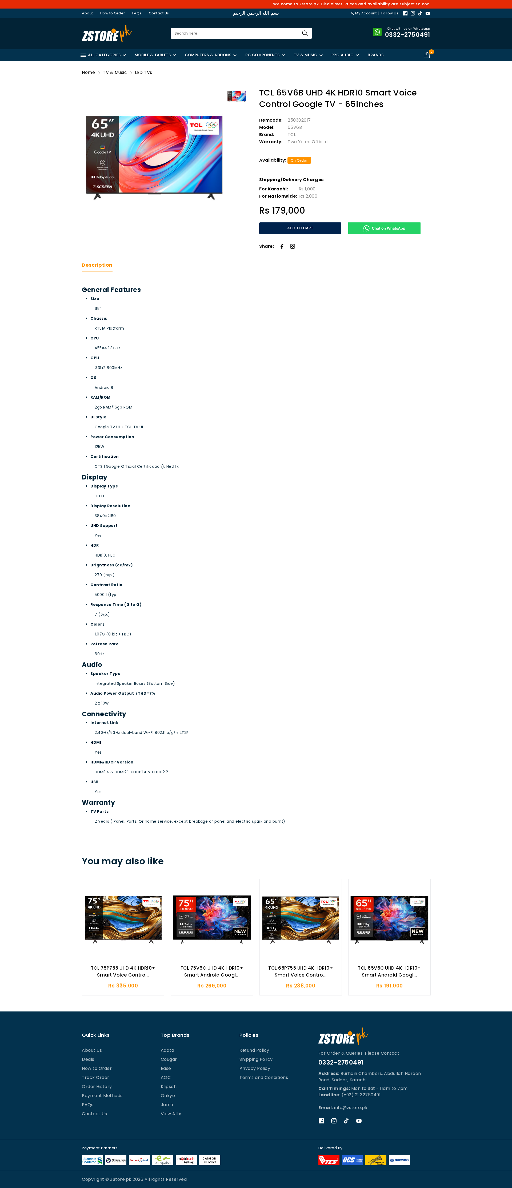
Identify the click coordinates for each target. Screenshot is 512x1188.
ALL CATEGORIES (104, 55)
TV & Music (115, 72)
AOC (166, 1077)
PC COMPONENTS (262, 55)
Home (88, 72)
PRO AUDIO (342, 55)
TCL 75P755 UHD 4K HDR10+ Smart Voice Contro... (123, 971)
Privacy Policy (254, 1068)
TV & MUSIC (305, 55)
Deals (88, 1059)
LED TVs (143, 72)
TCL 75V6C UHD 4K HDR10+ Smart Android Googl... (212, 971)
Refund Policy (254, 1050)
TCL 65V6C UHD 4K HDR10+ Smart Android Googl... (389, 971)
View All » (171, 1114)
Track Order (95, 1077)
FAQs (137, 13)
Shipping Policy (256, 1059)
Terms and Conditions (263, 1077)
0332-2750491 (340, 1062)
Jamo (167, 1105)
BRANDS (375, 55)
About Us (92, 1050)
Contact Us (159, 13)
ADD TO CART (300, 228)
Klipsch (169, 1086)
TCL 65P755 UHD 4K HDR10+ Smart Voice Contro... (300, 971)
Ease (166, 1068)
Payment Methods (102, 1096)
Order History (97, 1086)
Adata (167, 1050)
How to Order (112, 13)
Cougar (169, 1059)
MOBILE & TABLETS (153, 55)
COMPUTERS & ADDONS (208, 55)
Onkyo (168, 1096)
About (87, 13)
